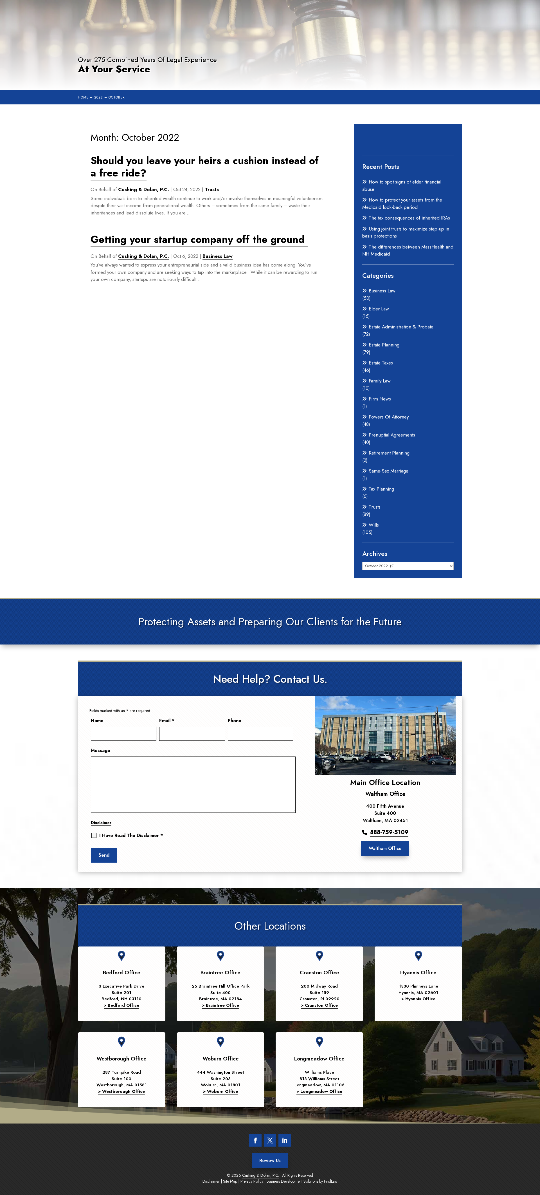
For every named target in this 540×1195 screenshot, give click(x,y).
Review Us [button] (270, 1160)
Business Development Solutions (292, 1181)
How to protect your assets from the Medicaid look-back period (402, 203)
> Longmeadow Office (319, 1091)
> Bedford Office (121, 1005)
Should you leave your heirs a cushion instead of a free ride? (205, 166)
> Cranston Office (319, 1005)
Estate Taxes (381, 362)
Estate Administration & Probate (401, 326)
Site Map (230, 1181)
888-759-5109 (389, 832)
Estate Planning (384, 344)
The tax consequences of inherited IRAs (409, 217)
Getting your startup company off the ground (199, 239)
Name (97, 720)
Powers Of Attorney (389, 416)
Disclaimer (101, 822)
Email (166, 720)
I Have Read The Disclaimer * (131, 835)
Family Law (380, 380)
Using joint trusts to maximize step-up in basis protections (405, 232)
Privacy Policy (251, 1181)
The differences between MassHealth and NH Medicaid (407, 250)
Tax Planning (381, 488)
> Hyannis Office (418, 999)
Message (100, 750)
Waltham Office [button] (385, 848)
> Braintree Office (220, 1005)
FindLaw (331, 1181)
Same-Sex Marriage (388, 470)
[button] (531, 1186)
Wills (374, 525)
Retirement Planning (389, 452)
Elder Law (379, 308)
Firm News (380, 398)
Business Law (217, 256)
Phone (234, 720)
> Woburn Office (220, 1091)
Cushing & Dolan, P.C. (143, 189)
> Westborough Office (121, 1091)
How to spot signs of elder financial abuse (401, 185)
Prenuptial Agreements (392, 434)
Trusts (212, 189)
